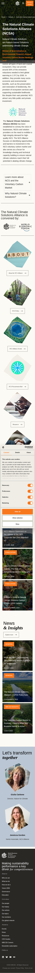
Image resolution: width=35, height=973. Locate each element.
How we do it (6, 885)
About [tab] (29, 452)
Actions (10, 17)
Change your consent (9, 968)
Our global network (8, 920)
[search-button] (23, 3)
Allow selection (17, 518)
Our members (6, 917)
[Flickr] (14, 957)
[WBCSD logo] (17, 3)
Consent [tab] (6, 452)
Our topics (5, 914)
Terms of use (28, 968)
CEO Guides (6, 939)
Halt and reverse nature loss (25, 17)
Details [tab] (17, 452)
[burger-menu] (2, 3)
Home (3, 17)
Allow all (17, 511)
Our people (5, 903)
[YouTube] (10, 957)
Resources (5, 936)
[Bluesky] (7, 957)
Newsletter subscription (9, 946)
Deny (17, 524)
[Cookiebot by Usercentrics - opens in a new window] (25, 447)
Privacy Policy (20, 968)
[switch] (30, 491)
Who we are (6, 878)
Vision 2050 (6, 888)
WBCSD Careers (7, 942)
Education (5, 895)
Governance (6, 891)
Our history (5, 907)
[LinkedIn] (3, 957)
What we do (6, 881)
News (4, 932)
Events (4, 929)
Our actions (5, 910)
